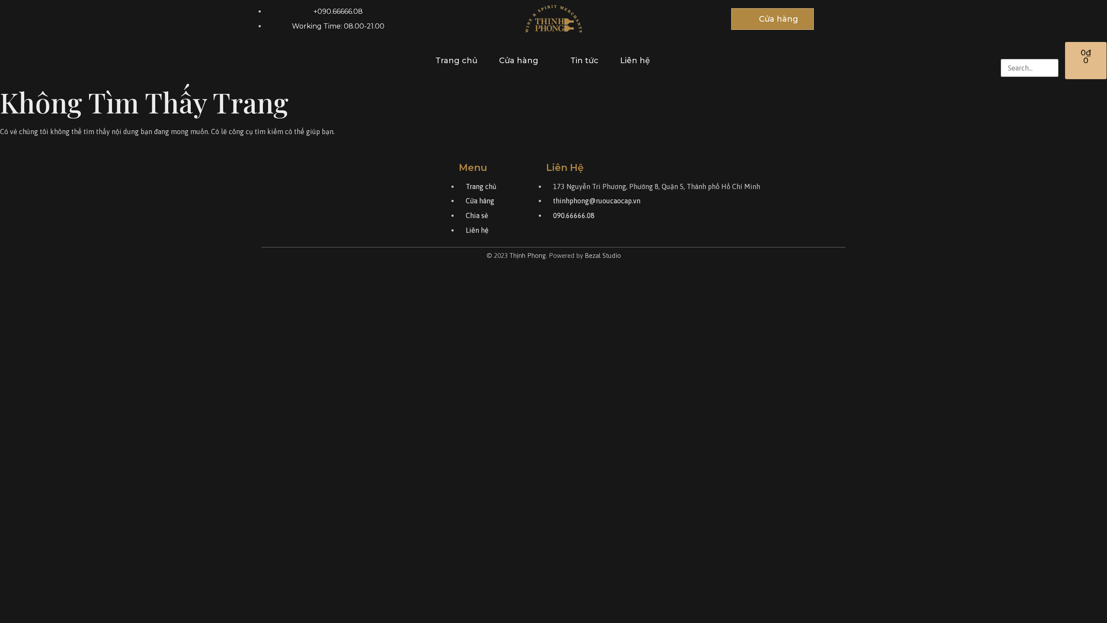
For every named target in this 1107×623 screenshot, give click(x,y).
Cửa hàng (518, 60)
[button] (1030, 51)
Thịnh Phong (527, 255)
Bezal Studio (603, 255)
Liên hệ (635, 60)
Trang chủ (456, 60)
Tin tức (584, 60)
